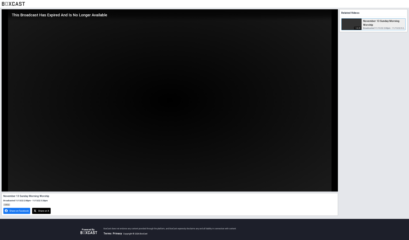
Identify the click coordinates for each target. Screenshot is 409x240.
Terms (108, 233)
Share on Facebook (19, 211)
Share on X (43, 211)
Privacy (117, 233)
